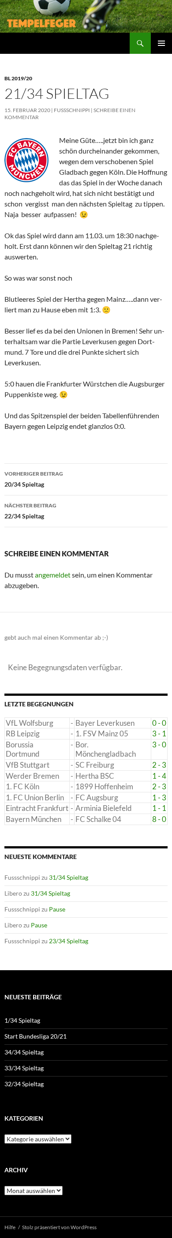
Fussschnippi (72, 110)
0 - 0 (159, 723)
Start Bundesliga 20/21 (35, 1036)
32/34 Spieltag (24, 1084)
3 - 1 (159, 733)
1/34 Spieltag (22, 1020)
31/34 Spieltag (68, 877)
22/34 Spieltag (30, 511)
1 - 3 (159, 797)
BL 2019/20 (18, 78)
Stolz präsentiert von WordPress (59, 1227)
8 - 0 (159, 819)
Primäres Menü (161, 43)
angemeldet (53, 574)
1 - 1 (159, 808)
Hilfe (9, 1227)
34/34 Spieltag (24, 1052)
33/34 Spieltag (24, 1068)
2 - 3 (159, 764)
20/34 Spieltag (33, 479)
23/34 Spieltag (68, 941)
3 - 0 (159, 744)
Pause (57, 909)
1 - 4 (159, 775)
